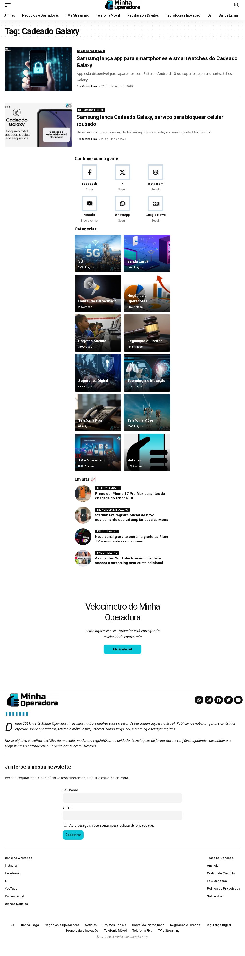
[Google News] (155, 209)
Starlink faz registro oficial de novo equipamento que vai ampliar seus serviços (131, 517)
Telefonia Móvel (140, 420)
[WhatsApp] (122, 209)
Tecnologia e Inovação (146, 381)
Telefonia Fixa (90, 420)
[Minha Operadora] (122, 5)
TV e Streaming (91, 460)
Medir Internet (122, 649)
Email (67, 807)
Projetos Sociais (92, 341)
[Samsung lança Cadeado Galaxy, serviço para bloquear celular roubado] (38, 125)
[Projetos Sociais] (98, 333)
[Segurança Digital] (98, 373)
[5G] (98, 253)
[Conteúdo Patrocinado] (98, 293)
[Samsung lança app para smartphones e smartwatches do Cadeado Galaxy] (38, 69)
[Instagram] (155, 178)
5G (80, 261)
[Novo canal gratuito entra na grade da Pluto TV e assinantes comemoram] (83, 536)
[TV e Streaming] (98, 452)
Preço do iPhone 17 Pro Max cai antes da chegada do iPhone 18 (130, 496)
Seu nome (70, 790)
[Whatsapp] (199, 700)
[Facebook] (89, 178)
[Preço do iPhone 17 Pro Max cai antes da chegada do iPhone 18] (83, 493)
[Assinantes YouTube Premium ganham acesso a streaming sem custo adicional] (83, 558)
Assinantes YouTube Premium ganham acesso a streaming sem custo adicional (129, 560)
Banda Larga (137, 261)
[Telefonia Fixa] (98, 412)
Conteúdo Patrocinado (97, 301)
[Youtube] (89, 209)
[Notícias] (147, 452)
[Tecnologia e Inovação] (147, 373)
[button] (9, 5)
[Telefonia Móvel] (147, 412)
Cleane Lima (89, 86)
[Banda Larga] (147, 253)
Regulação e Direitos (144, 341)
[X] (122, 178)
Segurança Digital (91, 51)
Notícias (134, 460)
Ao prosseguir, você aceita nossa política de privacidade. (111, 825)
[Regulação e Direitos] (147, 333)
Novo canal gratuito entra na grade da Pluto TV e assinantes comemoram (131, 539)
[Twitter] (228, 700)
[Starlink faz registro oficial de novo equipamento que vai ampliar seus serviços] (83, 515)
